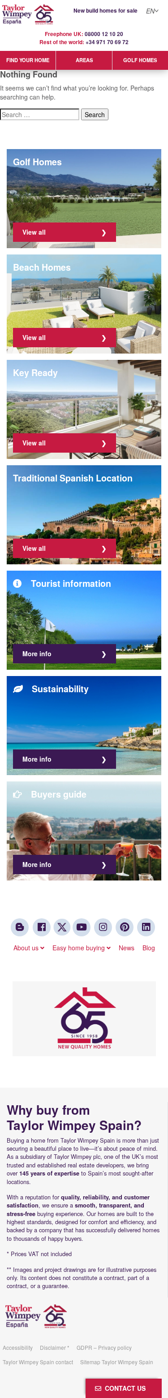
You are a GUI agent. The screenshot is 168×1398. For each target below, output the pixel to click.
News (126, 947)
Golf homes (140, 60)
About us (26, 947)
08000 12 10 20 (104, 34)
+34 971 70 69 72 (107, 42)
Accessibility (18, 1347)
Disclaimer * (54, 1347)
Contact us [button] (123, 1388)
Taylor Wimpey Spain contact (38, 1362)
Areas (84, 60)
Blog (148, 947)
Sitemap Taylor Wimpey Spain (116, 1362)
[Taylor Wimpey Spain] (84, 15)
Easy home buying (79, 947)
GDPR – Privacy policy (104, 1347)
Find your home (27, 60)
